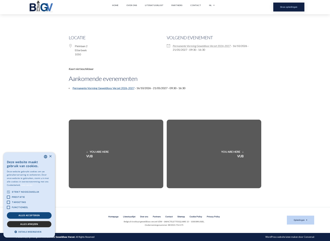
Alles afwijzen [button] (29, 224)
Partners (176, 5)
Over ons (131, 5)
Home (115, 5)
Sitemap (181, 216)
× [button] (50, 156)
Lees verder (27, 185)
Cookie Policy (196, 216)
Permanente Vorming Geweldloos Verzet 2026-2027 (202, 45)
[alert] (29, 195)
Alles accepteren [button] (29, 215)
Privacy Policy (213, 216)
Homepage (113, 216)
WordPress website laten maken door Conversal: (290, 237)
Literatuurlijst (154, 5)
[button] (29, 232)
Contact (195, 5)
